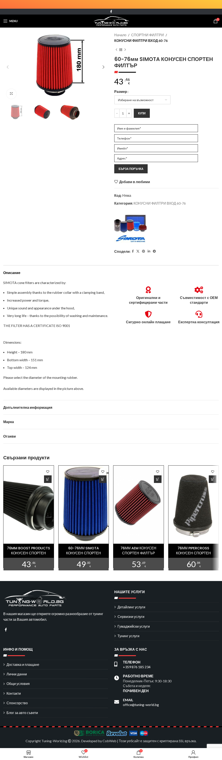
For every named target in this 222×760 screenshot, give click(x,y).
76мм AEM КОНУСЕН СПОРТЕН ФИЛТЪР (138, 550)
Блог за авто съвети (22, 713)
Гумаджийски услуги (134, 626)
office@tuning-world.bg (141, 705)
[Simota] (130, 228)
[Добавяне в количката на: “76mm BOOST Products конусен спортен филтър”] (48, 479)
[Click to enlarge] (11, 94)
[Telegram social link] (154, 251)
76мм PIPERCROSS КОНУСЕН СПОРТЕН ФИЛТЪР (193, 553)
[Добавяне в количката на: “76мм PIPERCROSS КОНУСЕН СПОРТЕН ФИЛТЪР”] (212, 479)
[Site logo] (111, 20)
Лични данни (17, 674)
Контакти (14, 693)
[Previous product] (116, 50)
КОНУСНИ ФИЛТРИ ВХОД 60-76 (141, 40)
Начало (120, 35)
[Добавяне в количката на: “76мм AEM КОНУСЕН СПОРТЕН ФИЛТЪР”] (158, 479)
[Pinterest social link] (143, 251)
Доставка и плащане (23, 664)
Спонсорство (17, 703)
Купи (141, 113)
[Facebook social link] (111, 12)
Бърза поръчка (131, 169)
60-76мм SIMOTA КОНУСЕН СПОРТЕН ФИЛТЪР (83, 553)
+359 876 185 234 (136, 667)
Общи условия (18, 683)
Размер (120, 91)
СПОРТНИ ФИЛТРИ (147, 35)
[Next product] (125, 50)
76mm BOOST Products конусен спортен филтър (28, 553)
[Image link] (35, 598)
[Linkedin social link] (149, 251)
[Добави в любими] (48, 471)
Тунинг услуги (128, 636)
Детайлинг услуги (131, 607)
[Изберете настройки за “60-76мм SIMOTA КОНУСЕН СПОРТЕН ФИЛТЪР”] (102, 479)
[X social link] (138, 251)
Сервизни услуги (131, 616)
